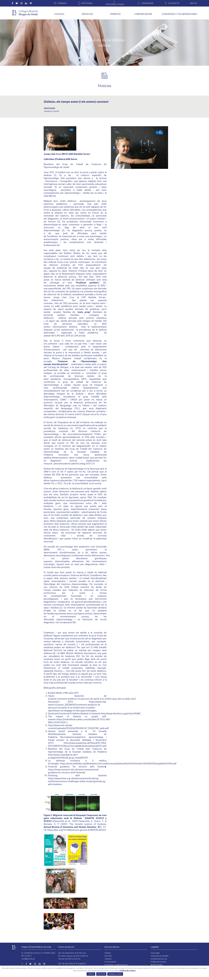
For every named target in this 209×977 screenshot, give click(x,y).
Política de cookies (158, 962)
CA (195, 3)
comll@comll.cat (28, 959)
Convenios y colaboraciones (116, 965)
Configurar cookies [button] (115, 974)
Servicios (108, 956)
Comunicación (110, 962)
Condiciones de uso (159, 959)
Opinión (56, 111)
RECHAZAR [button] (101, 974)
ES (191, 3)
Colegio (107, 953)
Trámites (107, 959)
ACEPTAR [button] (91, 974)
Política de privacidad (159, 956)
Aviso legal (155, 953)
